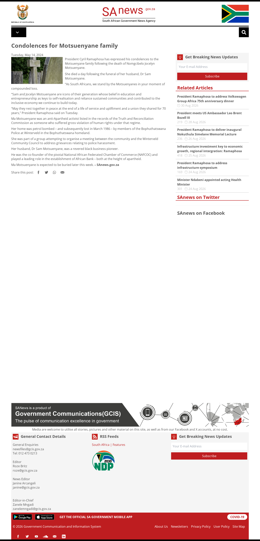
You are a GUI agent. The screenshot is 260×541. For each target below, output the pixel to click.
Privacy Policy (201, 526)
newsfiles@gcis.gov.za (28, 449)
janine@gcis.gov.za (26, 487)
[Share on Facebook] (38, 172)
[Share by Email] (62, 172)
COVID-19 (237, 517)
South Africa (100, 445)
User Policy (222, 526)
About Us (161, 526)
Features (119, 445)
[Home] (22, 14)
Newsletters (179, 526)
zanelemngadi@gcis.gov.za (32, 509)
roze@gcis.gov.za (25, 470)
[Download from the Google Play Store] (22, 517)
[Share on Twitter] (46, 172)
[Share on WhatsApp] (54, 172)
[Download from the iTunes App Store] (44, 517)
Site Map (239, 526)
